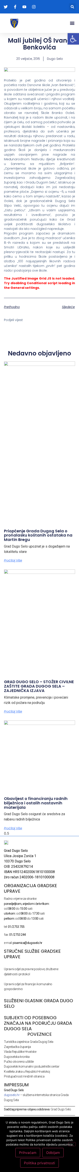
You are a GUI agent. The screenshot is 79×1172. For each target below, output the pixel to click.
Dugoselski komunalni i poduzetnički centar (31, 1066)
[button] (72, 6)
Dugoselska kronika (17, 1057)
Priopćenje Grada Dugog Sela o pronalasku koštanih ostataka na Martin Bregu (38, 535)
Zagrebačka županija (17, 1047)
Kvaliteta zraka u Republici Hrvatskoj (27, 1071)
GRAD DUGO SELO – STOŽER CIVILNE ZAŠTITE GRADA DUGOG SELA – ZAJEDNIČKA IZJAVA (39, 686)
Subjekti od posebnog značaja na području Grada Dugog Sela (38, 1023)
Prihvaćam (27, 1152)
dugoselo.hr (12, 1095)
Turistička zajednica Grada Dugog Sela (28, 1041)
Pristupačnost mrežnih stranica (24, 1076)
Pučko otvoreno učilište (19, 1061)
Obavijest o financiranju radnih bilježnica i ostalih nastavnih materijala (36, 803)
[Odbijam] (72, 1144)
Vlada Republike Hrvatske (20, 1051)
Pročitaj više (13, 560)
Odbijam (53, 1152)
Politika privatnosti (39, 1163)
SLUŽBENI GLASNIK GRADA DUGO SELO (38, 1003)
